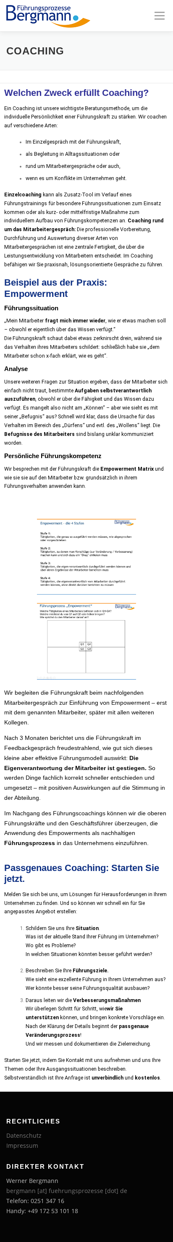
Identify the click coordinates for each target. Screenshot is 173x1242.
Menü (158, 15)
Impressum (22, 1145)
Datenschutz (24, 1135)
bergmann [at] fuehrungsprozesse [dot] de (66, 1191)
